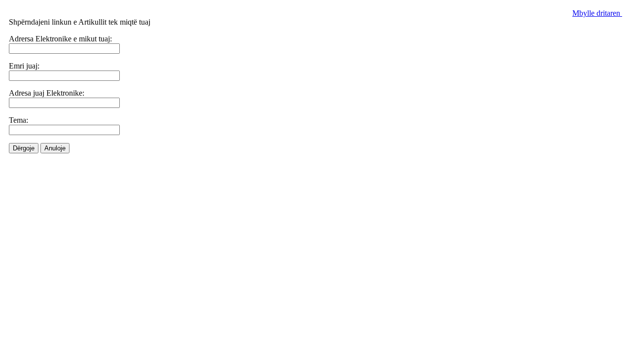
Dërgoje (24, 148)
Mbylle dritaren (597, 13)
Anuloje (55, 148)
